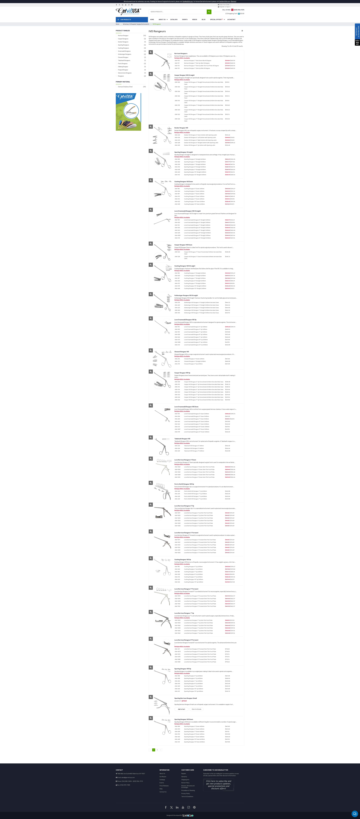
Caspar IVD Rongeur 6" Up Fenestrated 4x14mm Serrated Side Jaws (203, 387)
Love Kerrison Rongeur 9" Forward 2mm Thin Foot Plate (200, 596)
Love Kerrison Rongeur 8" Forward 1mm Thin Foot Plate (200, 649)
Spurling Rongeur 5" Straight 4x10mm (195, 159)
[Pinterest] (132, 5)
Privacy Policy (185, 793)
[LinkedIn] (123, 5)
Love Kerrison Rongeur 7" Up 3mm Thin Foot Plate (198, 625)
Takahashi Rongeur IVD (182, 439)
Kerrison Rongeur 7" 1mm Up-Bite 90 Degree (197, 63)
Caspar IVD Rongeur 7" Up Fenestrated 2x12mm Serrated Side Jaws (203, 392)
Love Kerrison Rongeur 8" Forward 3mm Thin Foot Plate (200, 654)
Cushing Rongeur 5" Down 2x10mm (194, 188)
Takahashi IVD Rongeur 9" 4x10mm (194, 451)
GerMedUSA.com (188, 1)
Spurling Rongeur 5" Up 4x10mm (193, 676)
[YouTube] (126, 5)
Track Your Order (224, 4)
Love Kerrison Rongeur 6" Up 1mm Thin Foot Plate (198, 513)
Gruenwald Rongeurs (124, 51)
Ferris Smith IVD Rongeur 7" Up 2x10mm (195, 491)
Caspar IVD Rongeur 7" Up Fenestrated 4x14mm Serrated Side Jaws (203, 397)
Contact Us (163, 792)
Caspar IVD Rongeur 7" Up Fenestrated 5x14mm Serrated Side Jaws (203, 400)
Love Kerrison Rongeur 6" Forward (186, 533)
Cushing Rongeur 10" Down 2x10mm (194, 201)
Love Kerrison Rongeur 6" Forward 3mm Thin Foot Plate (200, 545)
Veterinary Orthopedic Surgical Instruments (136, 24)
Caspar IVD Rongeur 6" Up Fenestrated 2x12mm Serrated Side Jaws (203, 382)
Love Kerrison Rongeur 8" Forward (186, 640)
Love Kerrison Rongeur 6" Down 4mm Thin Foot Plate (199, 472)
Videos (194, 19)
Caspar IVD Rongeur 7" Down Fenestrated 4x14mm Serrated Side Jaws (203, 257)
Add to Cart (181, 709)
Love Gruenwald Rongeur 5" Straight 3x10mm (197, 220)
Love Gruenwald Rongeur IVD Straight (187, 211)
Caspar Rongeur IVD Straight (184, 75)
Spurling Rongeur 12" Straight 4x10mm (195, 174)
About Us (162, 19)
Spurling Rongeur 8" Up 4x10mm (193, 683)
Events (184, 19)
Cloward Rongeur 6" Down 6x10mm (194, 359)
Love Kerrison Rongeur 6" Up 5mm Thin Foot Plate (198, 523)
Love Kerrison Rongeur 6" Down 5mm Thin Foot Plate (199, 474)
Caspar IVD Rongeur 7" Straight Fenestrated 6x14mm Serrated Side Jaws (203, 120)
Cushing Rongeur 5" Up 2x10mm (193, 566)
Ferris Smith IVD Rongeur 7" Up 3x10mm (195, 493)
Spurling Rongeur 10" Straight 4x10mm (195, 172)
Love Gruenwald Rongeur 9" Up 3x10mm (195, 337)
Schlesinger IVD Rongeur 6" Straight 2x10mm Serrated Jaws (201, 302)
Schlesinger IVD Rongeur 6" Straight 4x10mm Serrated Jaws (201, 307)
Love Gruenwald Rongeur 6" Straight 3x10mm (197, 222)
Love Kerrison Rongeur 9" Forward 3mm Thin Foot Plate (200, 598)
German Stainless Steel (125, 87)
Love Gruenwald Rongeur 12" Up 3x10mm (196, 345)
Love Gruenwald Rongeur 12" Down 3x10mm (196, 432)
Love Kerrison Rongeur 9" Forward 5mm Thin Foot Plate (200, 603)
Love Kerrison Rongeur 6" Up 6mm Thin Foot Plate (198, 525)
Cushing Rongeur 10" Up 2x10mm (193, 579)
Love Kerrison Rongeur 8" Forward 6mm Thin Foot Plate (200, 662)
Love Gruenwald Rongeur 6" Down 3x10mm (196, 416)
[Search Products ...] (209, 11)
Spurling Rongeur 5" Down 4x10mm (194, 726)
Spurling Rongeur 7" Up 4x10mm (193, 681)
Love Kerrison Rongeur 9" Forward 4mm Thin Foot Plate (200, 601)
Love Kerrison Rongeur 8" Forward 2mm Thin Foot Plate (200, 651)
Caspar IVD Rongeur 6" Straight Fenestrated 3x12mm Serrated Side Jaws (203, 87)
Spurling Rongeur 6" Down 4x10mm (194, 729)
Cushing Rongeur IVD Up (182, 559)
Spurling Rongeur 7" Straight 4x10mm (195, 164)
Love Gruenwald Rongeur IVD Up (185, 320)
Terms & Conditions (187, 796)
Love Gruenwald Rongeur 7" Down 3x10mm (196, 419)
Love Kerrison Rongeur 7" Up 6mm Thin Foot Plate (198, 633)
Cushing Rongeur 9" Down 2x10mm (194, 199)
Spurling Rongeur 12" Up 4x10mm (193, 691)
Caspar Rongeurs (123, 39)
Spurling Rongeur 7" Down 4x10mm (194, 731)
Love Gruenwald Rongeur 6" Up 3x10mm (195, 329)
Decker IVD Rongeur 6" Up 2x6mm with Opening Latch (199, 145)
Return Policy (185, 783)
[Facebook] (117, 5)
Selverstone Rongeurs (125, 73)
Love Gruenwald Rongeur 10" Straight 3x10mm (197, 233)
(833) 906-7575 (138, 781)
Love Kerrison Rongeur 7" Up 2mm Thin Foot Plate (198, 623)
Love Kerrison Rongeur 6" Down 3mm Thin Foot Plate (199, 469)
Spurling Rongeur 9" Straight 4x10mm (195, 169)
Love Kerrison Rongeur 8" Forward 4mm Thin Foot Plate (200, 656)
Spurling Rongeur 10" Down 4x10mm (194, 739)
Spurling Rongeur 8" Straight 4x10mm (195, 167)
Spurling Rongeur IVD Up (182, 669)
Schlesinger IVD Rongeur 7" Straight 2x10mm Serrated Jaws (201, 310)
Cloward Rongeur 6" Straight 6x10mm (195, 361)
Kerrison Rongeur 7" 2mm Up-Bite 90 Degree (197, 68)
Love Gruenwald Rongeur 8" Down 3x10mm (196, 421)
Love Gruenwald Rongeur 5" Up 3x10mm (195, 326)
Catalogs (173, 19)
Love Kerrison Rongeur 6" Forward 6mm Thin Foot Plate (200, 552)
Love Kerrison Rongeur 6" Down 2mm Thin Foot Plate (199, 467)
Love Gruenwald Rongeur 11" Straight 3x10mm (197, 235)
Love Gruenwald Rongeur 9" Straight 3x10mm (197, 230)
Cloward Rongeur (123, 57)
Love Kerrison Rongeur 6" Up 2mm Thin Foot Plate (198, 515)
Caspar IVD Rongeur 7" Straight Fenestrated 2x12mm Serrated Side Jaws (203, 101)
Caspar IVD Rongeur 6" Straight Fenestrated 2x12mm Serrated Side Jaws (203, 83)
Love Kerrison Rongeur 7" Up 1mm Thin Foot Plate (198, 620)
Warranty (184, 777)
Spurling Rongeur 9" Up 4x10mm (193, 686)
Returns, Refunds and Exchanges (188, 786)
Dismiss (233, 1)
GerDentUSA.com (224, 1)
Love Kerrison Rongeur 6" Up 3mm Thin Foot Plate (198, 518)
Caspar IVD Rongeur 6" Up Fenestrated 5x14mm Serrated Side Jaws (203, 389)
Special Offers (216, 19)
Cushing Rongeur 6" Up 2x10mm (193, 569)
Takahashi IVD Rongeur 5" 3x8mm (194, 445)
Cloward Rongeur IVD (181, 352)
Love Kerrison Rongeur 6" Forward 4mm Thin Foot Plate (200, 547)
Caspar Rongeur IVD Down (183, 245)
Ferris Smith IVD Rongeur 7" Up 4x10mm (195, 496)
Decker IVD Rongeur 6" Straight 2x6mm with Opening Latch (201, 142)
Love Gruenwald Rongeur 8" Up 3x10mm (195, 334)
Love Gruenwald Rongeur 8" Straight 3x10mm (197, 227)
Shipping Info (185, 780)
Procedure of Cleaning (188, 790)
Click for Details (196, 709)
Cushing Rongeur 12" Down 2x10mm (194, 204)
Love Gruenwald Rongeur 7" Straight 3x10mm (197, 225)
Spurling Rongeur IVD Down (183, 719)
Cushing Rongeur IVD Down (183, 181)
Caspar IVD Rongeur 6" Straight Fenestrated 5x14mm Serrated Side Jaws (203, 97)
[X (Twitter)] (120, 5)
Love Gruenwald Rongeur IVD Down (186, 407)
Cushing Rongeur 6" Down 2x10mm (194, 191)
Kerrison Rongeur (123, 35)
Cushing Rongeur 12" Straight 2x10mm (195, 288)
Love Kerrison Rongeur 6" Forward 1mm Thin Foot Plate (200, 539)
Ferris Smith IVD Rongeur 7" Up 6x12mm (195, 499)
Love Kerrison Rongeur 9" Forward (186, 589)
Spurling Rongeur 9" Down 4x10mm (194, 736)
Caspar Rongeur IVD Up (182, 373)
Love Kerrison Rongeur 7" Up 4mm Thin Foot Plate (198, 628)
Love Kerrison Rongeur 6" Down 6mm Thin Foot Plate (199, 477)
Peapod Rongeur (123, 70)
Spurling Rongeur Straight (183, 152)
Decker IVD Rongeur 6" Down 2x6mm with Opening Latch (200, 135)
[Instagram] (129, 5)
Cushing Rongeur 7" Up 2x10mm (193, 571)
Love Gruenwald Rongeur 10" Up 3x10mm (196, 339)
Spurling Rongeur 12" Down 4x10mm (194, 742)
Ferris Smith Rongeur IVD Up (184, 484)
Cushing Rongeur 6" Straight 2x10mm (195, 275)
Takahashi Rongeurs (124, 60)
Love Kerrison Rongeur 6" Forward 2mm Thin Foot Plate (200, 542)
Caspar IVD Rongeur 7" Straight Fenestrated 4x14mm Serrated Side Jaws (203, 110)
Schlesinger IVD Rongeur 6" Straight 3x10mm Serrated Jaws (201, 305)
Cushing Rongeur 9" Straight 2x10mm (195, 283)
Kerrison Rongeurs (180, 53)
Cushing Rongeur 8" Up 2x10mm (193, 574)
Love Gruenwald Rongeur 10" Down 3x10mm (196, 426)
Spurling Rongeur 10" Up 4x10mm (193, 688)
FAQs (161, 789)
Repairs (183, 773)
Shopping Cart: (235, 13)
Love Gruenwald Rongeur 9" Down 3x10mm (196, 424)
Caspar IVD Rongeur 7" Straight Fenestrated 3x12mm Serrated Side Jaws (203, 106)
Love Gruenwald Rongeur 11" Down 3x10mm (196, 429)
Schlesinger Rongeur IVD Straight (186, 295)
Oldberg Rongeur (123, 67)
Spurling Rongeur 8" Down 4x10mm (194, 734)
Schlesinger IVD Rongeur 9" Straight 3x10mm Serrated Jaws (201, 312)
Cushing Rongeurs (123, 48)
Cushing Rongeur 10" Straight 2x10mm (195, 286)
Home (152, 19)
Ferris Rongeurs (123, 63)
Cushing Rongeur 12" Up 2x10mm (193, 582)
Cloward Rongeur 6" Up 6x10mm (193, 364)
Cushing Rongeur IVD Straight (184, 266)
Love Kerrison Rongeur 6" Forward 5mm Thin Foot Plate (200, 550)
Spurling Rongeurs (123, 45)
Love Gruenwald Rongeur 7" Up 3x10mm (195, 332)
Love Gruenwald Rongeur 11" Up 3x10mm (195, 342)
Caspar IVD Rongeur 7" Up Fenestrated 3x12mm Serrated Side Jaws (203, 394)
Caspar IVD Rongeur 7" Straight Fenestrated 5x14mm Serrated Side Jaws (203, 115)
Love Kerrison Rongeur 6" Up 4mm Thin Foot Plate (198, 520)
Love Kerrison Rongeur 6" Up (184, 506)
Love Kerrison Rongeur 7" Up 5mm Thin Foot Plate (198, 630)
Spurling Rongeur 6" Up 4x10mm (193, 678)
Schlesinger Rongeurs (124, 54)
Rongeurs (121, 76)
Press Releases (164, 786)
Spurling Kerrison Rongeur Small (185, 698)
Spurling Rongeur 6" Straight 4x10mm (195, 162)
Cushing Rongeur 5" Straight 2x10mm (195, 273)
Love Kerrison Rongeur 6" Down (185, 460)
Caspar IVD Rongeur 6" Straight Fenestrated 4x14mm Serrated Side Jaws (203, 92)
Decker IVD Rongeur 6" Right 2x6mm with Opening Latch (200, 140)
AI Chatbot (231, 19)
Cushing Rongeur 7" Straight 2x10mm (195, 278)
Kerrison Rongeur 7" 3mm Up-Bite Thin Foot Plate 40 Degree (201, 65)
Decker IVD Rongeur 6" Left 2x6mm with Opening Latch (200, 137)
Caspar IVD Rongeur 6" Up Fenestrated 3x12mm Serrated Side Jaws (203, 384)
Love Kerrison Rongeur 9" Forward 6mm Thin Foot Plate (200, 606)
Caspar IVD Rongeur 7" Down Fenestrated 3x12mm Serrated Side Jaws (203, 253)
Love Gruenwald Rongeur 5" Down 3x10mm (196, 413)
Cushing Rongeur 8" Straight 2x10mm (195, 280)
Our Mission (163, 777)
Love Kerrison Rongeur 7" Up (184, 613)
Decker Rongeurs (123, 42)
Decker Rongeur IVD (181, 128)
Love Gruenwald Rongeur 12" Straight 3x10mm (197, 238)
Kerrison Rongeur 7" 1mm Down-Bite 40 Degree (197, 60)
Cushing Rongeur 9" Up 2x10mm (193, 577)
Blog (203, 19)
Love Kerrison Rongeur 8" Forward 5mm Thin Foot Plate (200, 659)
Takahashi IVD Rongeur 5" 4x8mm (194, 448)
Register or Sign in (224, 7)
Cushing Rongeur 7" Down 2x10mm (194, 193)
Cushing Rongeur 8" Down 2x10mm (194, 196)
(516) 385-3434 (127, 781)
